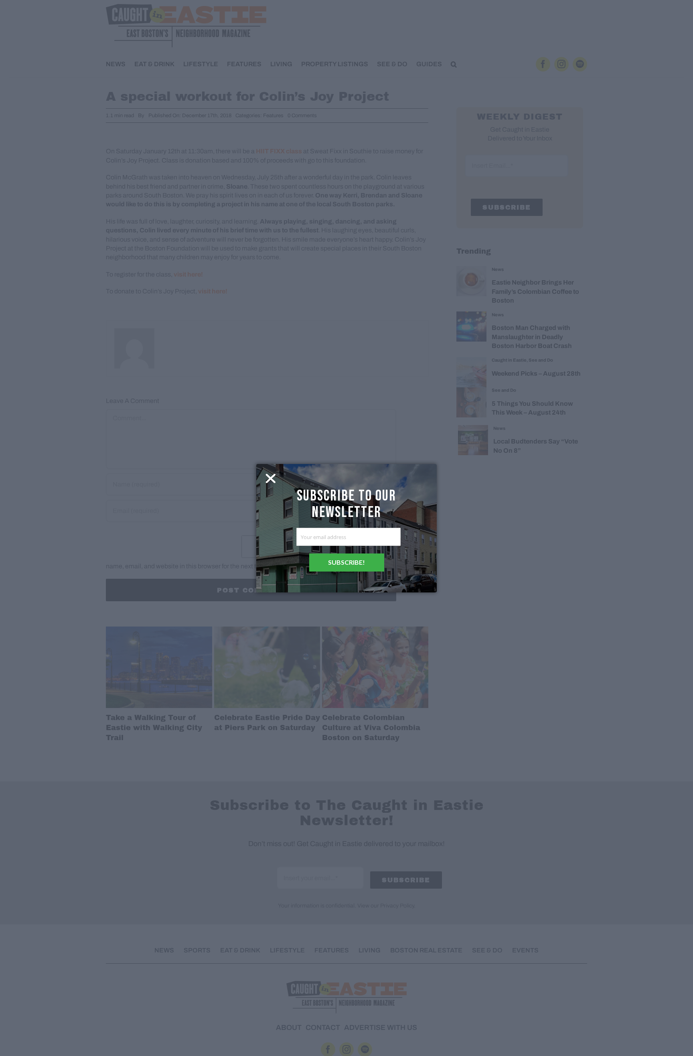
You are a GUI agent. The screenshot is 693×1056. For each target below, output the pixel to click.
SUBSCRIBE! (346, 562)
